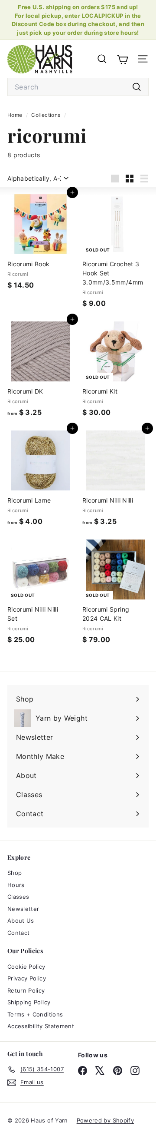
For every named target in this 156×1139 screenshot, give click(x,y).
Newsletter (23, 908)
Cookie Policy (26, 966)
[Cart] (122, 58)
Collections (46, 115)
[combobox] (78, 87)
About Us (20, 920)
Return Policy (26, 990)
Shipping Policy (28, 1002)
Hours (16, 884)
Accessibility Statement (40, 1026)
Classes (18, 896)
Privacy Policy (26, 978)
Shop (14, 872)
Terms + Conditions (35, 1014)
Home (15, 115)
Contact (18, 932)
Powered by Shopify (105, 1120)
